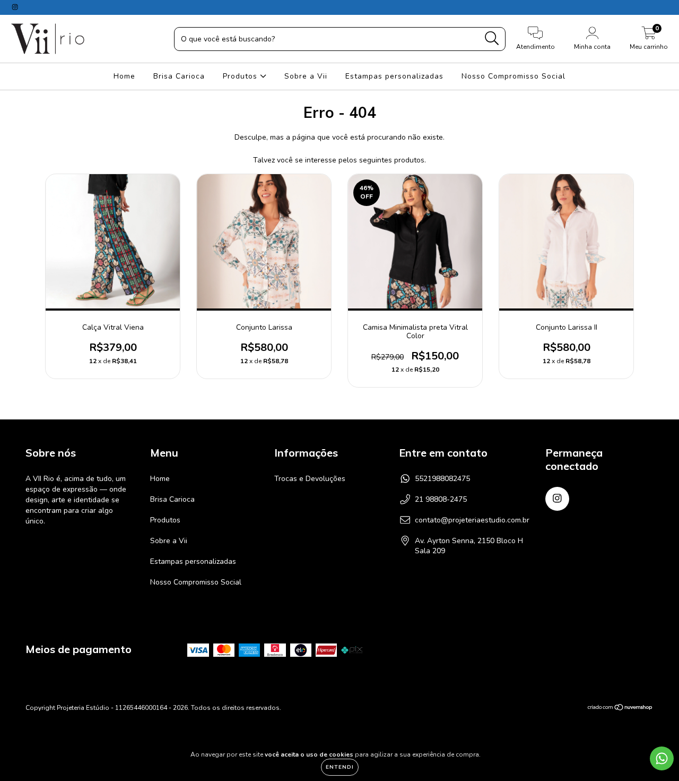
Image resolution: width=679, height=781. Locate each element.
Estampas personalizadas (394, 76)
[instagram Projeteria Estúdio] (15, 7)
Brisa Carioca (179, 76)
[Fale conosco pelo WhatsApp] (662, 758)
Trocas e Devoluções (309, 479)
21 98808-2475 (441, 499)
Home (124, 76)
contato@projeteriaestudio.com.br (472, 520)
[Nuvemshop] (620, 709)
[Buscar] (492, 38)
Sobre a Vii (305, 76)
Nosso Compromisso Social (513, 76)
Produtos (241, 76)
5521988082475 (442, 479)
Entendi (340, 767)
